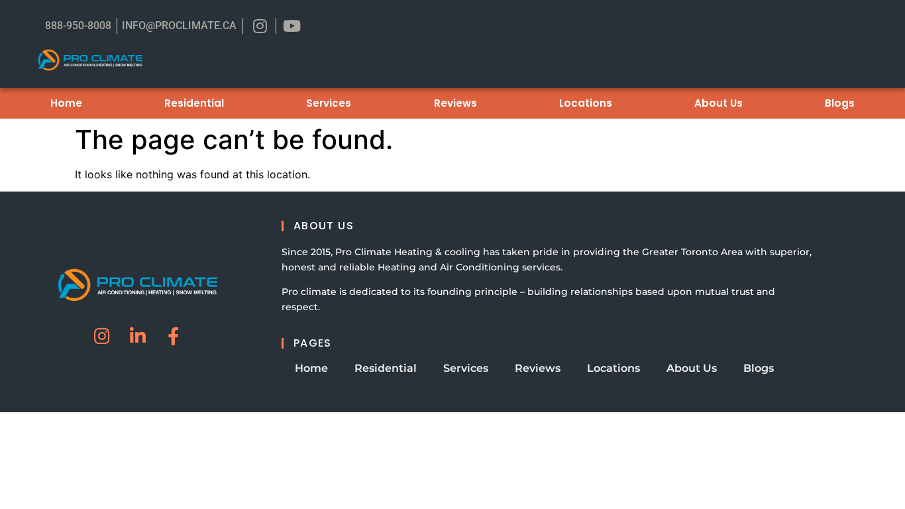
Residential (194, 103)
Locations (585, 103)
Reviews (455, 103)
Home (66, 103)
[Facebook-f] (173, 336)
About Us (718, 103)
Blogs (840, 103)
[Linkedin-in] (137, 336)
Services (328, 103)
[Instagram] (102, 336)
